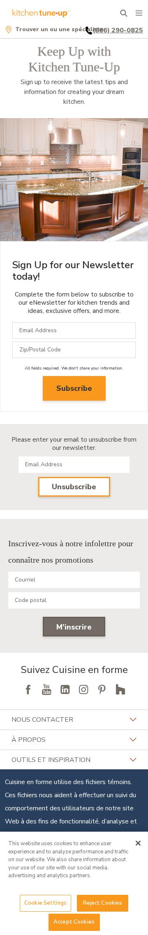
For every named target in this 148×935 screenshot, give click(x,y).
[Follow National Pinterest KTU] (102, 689)
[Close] (138, 843)
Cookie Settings (45, 903)
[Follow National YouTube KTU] (46, 689)
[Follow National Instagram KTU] (83, 689)
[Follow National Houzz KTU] (120, 689)
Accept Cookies (74, 922)
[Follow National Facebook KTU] (28, 689)
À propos (29, 739)
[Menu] (139, 13)
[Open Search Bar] (123, 13)
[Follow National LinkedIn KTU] (65, 689)
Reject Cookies (103, 903)
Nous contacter (42, 719)
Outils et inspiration (51, 759)
